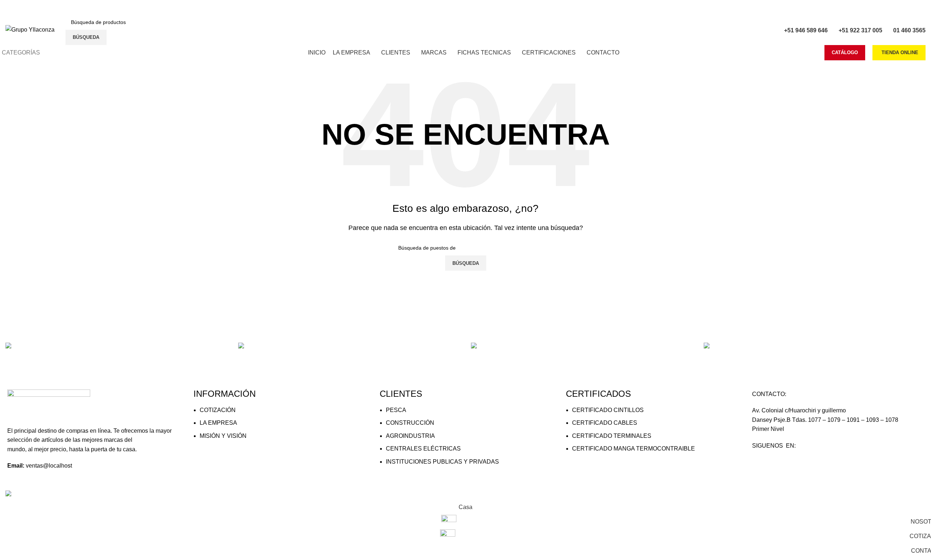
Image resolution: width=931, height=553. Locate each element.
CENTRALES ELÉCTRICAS (423, 448)
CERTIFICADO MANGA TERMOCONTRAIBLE (633, 448)
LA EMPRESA (218, 423)
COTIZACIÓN (218, 410)
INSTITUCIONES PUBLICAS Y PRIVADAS (442, 462)
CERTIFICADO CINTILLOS (608, 410)
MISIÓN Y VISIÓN (223, 436)
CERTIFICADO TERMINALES (611, 436)
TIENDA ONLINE (900, 52)
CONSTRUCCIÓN (410, 423)
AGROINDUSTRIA (410, 436)
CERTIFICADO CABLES (604, 423)
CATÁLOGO (845, 52)
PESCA (396, 410)
